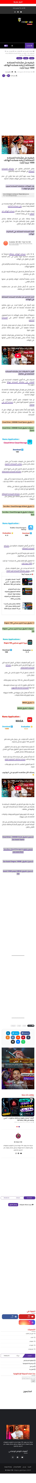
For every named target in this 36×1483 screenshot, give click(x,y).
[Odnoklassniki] (8, 1037)
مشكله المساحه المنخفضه (11, 471)
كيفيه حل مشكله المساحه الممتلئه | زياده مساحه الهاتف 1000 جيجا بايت (19, 54)
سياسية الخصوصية (28, 1363)
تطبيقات (19, 51)
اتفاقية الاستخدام (29, 1360)
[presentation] (33, 1113)
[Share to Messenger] (18, 1042)
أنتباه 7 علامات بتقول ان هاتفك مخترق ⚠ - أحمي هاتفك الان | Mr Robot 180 (12, 582)
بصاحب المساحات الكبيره (13, 463)
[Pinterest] (23, 1037)
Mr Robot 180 (18, 1142)
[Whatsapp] (23, 1042)
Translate (7, 1356)
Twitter (16, 1033)
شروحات (11, 51)
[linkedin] (8, 1033)
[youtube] (21, 11)
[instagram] (15, 11)
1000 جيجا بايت (27, 563)
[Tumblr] (28, 1037)
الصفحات (29, 1356)
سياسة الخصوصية (8, 1467)
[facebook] (18, 11)
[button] (19, 1126)
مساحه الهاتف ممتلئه (17, 253)
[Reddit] (18, 1037)
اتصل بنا (31, 1369)
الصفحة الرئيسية (29, 51)
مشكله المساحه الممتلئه (11, 493)
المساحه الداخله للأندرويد (20, 687)
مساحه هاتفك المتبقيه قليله (15, 759)
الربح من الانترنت (29, 1333)
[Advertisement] (18, 93)
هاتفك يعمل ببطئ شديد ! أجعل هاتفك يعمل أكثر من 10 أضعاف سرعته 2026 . (12, 607)
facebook (26, 1033)
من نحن (32, 1366)
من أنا (18, 1356)
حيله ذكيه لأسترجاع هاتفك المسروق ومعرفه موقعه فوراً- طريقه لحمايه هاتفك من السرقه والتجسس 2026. (12, 594)
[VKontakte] (13, 1037)
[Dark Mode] (6, 46)
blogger (29, 1198)
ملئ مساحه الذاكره (15, 206)
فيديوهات (19, 58)
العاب (31, 1337)
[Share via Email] (13, 1042)
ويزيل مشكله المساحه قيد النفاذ (17, 570)
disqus (18, 1198)
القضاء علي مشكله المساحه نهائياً (20, 382)
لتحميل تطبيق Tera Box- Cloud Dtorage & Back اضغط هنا (18, 850)
